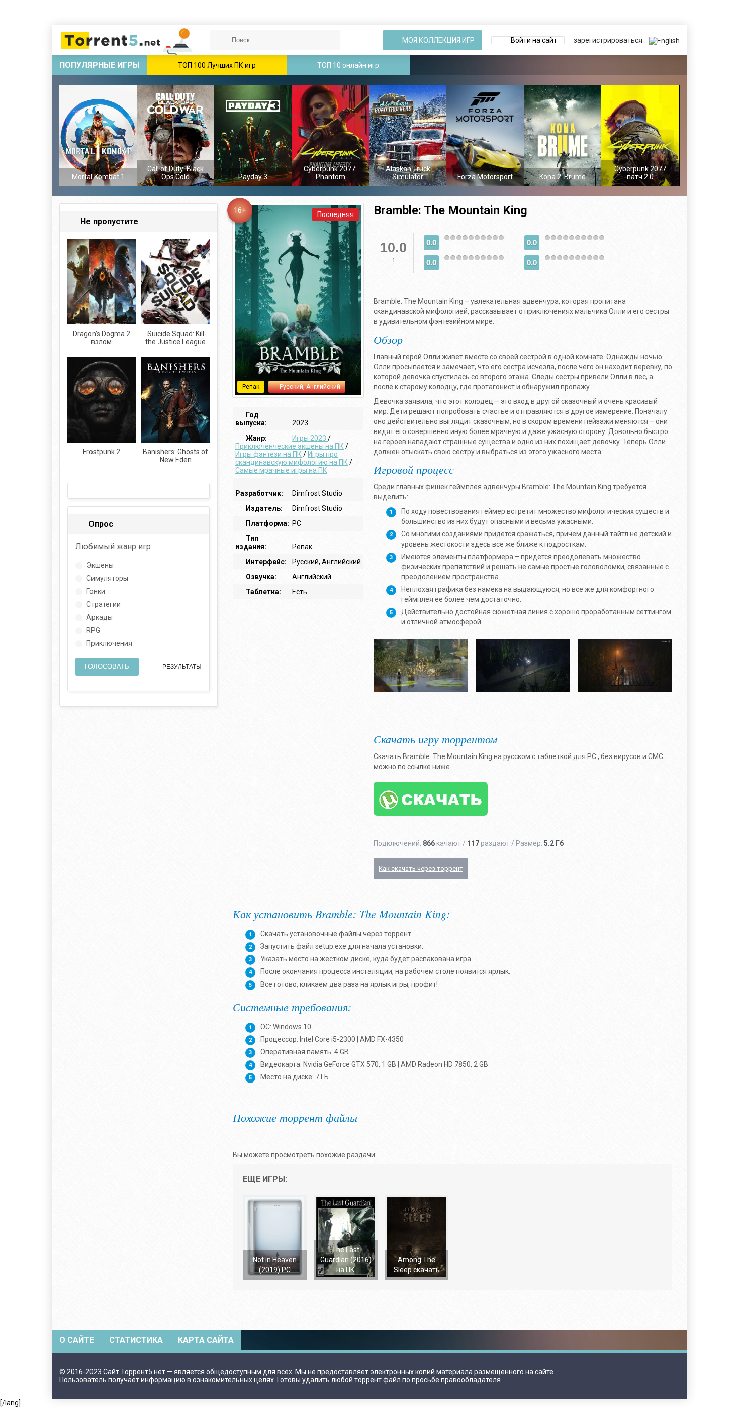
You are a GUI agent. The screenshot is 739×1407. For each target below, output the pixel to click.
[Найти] (220, 40)
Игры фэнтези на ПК (268, 454)
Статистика (136, 1340)
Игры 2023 (310, 438)
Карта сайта (206, 1340)
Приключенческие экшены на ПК (289, 446)
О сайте (76, 1340)
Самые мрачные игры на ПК (281, 470)
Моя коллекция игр (438, 40)
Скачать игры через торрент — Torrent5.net (127, 40)
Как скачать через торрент (421, 868)
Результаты (181, 666)
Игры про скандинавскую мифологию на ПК (291, 458)
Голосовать (107, 666)
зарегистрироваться (608, 40)
